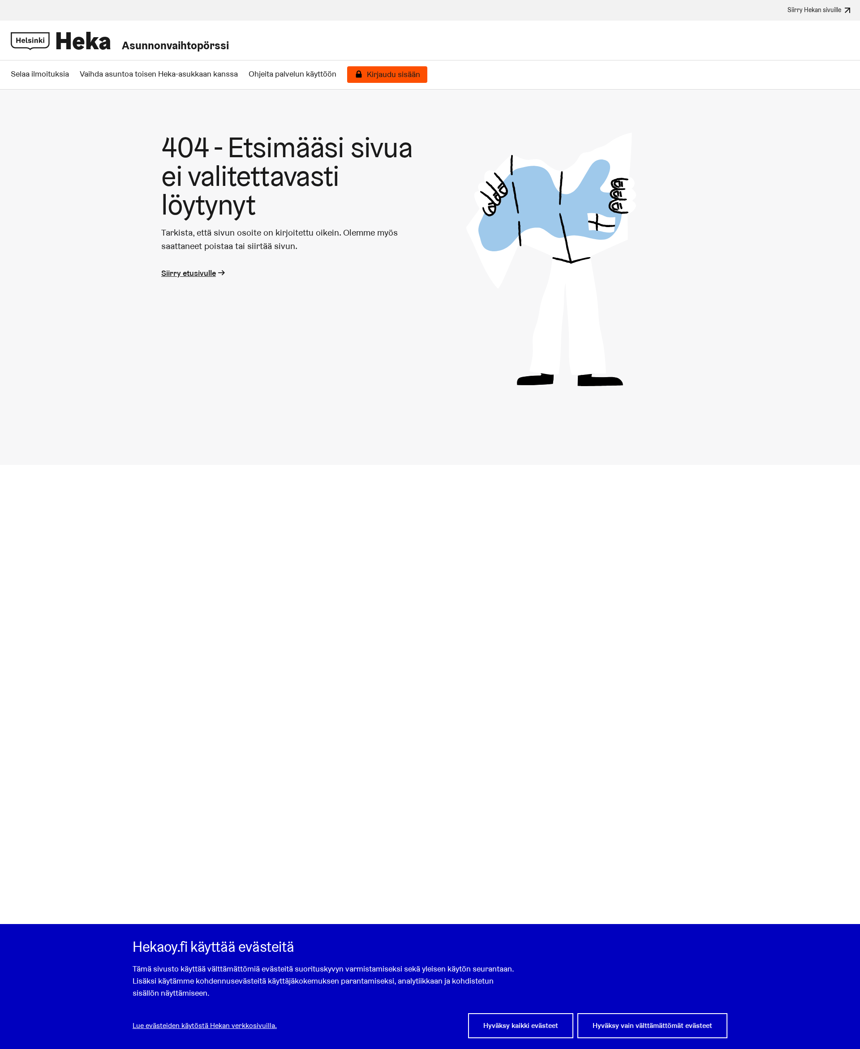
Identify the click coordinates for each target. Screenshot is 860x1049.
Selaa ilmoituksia (40, 73)
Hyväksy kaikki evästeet (520, 1025)
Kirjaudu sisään (393, 74)
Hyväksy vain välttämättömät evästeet (652, 1025)
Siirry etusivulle (188, 273)
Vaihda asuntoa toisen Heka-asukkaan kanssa (159, 73)
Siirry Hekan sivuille (814, 9)
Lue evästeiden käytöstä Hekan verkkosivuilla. (205, 1025)
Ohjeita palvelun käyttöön (292, 73)
